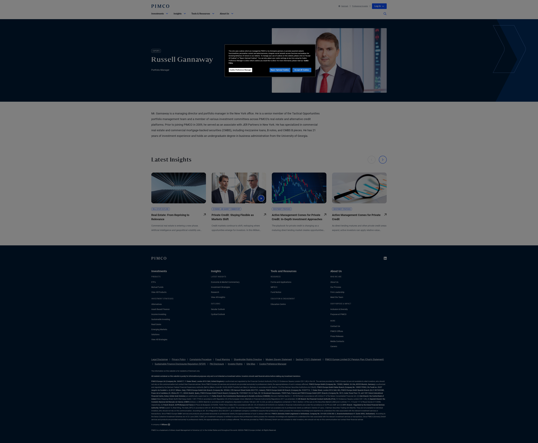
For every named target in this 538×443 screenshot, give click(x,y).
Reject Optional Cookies (280, 70)
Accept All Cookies (301, 70)
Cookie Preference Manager (240, 70)
